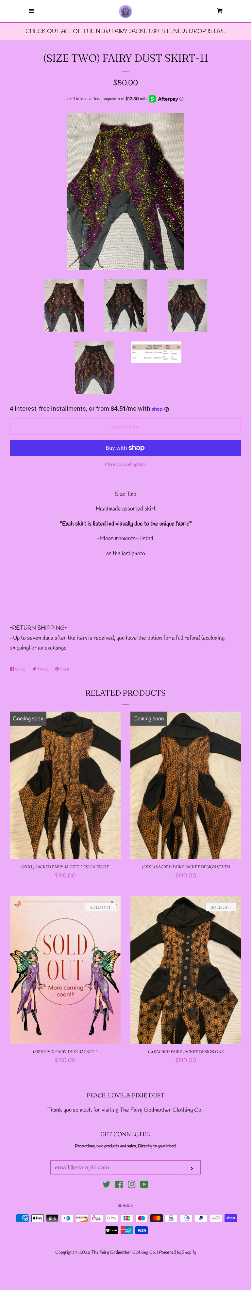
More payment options (125, 465)
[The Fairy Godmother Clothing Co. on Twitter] (106, 1186)
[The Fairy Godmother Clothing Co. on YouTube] (144, 1186)
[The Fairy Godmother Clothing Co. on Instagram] (132, 1186)
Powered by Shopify (177, 1253)
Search (126, 1205)
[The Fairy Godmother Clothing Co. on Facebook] (119, 1186)
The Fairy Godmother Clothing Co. (124, 1253)
